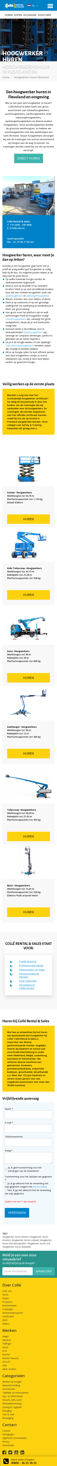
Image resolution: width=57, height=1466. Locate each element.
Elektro (6, 1323)
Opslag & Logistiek (12, 1407)
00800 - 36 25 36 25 (24, 1463)
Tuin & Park (8, 1414)
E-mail (9, 1122)
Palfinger (6, 1343)
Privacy (6, 1441)
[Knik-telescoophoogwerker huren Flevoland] (28, 544)
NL (33, 5)
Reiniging (7, 1410)
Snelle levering (27, 961)
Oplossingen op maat (31, 969)
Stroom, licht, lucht (12, 1399)
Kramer (6, 1354)
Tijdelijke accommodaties (15, 1392)
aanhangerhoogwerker (37, 295)
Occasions (29, 14)
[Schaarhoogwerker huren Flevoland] (28, 468)
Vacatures (44, 14)
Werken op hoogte (12, 1381)
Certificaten (8, 1316)
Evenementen (9, 1305)
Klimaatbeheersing (11, 1403)
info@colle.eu (17, 228)
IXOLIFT (6, 1361)
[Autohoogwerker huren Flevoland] (28, 627)
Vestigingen (8, 1434)
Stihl (4, 1365)
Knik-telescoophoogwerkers (20, 345)
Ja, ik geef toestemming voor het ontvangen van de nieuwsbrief (25, 1169)
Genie (5, 1347)
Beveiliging (7, 1418)
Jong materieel (27, 980)
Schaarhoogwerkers (16, 318)
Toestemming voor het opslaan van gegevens (28, 1178)
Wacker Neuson (10, 1358)
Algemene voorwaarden (14, 1437)
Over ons (7, 1290)
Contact (6, 1430)
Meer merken (9, 1369)
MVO (4, 1320)
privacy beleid (40, 1186)
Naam (9, 1108)
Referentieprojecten (12, 1312)
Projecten (7, 1301)
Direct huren (28, 158)
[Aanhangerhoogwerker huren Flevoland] (28, 703)
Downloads (8, 1445)
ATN (4, 1350)
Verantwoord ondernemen (27, 986)
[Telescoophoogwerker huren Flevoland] (28, 786)
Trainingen (7, 1309)
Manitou (6, 1339)
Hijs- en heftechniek (12, 1396)
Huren (9, 14)
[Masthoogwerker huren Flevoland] (28, 861)
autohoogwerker (14, 295)
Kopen (18, 14)
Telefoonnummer (14, 1136)
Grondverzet (8, 1388)
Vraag (9, 1150)
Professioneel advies (31, 965)
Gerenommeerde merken (29, 975)
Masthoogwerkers (33, 332)
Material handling (11, 1385)
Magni (5, 1336)
